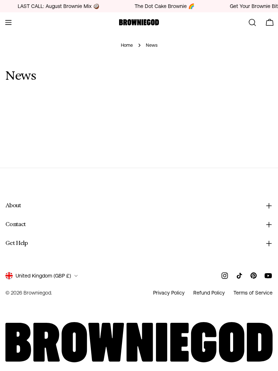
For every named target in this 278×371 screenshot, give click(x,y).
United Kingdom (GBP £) (43, 276)
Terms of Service (253, 293)
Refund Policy (209, 293)
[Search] (252, 22)
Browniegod (37, 293)
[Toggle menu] (8, 22)
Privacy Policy (169, 293)
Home (127, 45)
